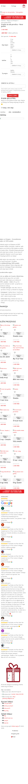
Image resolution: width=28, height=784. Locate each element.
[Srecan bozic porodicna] (18, 410)
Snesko (15, 398)
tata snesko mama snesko (18, 442)
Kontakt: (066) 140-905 (17, 694)
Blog (5, 715)
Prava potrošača (7, 703)
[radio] (18, 39)
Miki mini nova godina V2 (18, 380)
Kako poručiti (7, 708)
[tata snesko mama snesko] (18, 431)
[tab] (15, 112)
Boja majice (5, 45)
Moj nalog (6, 710)
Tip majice (5, 73)
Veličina (4, 60)
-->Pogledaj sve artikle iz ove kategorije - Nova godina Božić (14, 17)
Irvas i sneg (17, 460)
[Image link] (13, 672)
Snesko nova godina (17, 337)
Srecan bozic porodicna (18, 422)
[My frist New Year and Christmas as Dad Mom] (18, 348)
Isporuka (6, 723)
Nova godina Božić (6, 22)
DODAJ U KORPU (13, 95)
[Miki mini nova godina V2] (18, 369)
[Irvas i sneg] (17, 451)
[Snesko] (15, 389)
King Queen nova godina (17, 483)
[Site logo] (24, 6)
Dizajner (6, 720)
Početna (3, 20)
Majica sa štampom (12, 20)
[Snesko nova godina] (18, 326)
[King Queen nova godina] (18, 472)
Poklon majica (15, 726)
